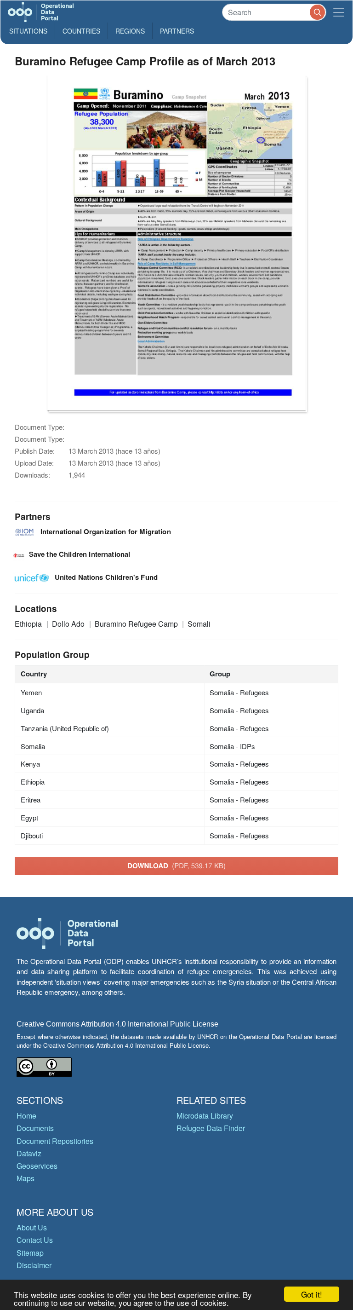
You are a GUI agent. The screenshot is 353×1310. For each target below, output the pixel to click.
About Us (32, 1227)
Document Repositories (55, 1141)
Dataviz (29, 1153)
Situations (28, 30)
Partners (177, 30)
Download (176, 865)
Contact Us (35, 1240)
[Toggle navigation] (338, 12)
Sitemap (30, 1252)
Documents (35, 1128)
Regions (130, 30)
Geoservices (37, 1165)
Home (26, 1115)
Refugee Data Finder (210, 1128)
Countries (81, 30)
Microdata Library (204, 1115)
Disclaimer (34, 1265)
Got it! (311, 1294)
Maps (25, 1178)
